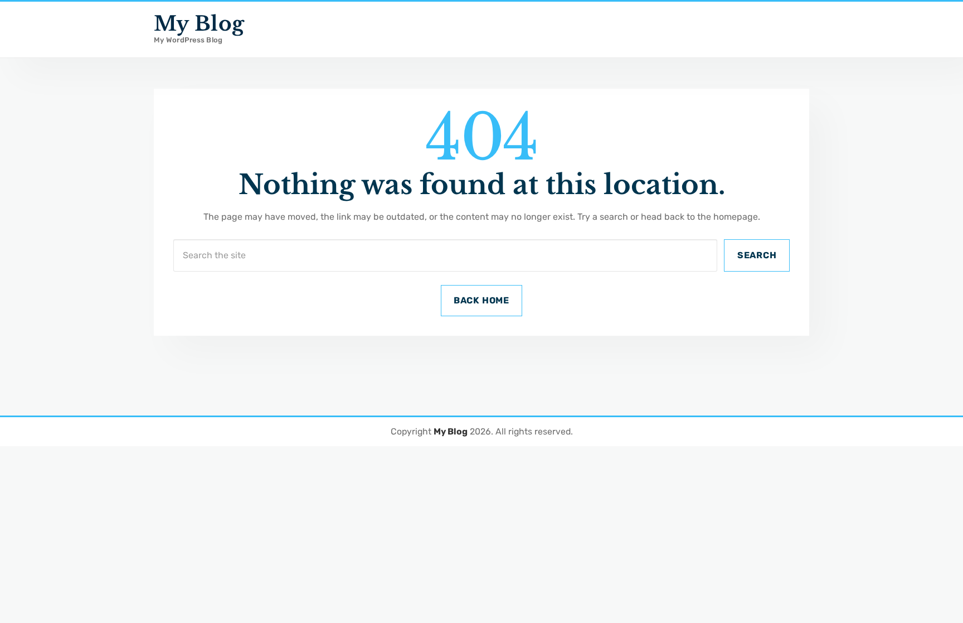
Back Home (481, 300)
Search (757, 255)
